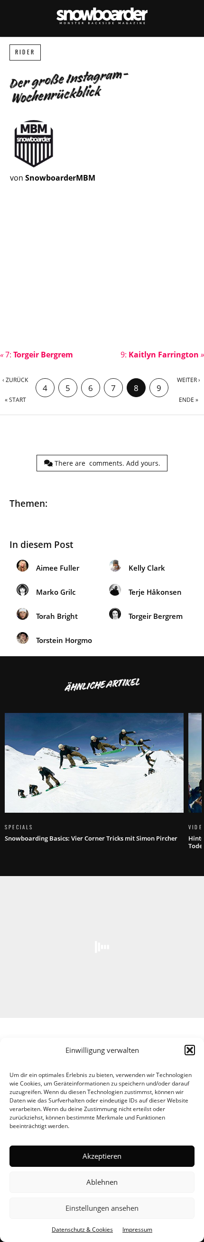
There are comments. (106, 463)
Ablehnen (102, 1182)
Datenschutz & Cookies (82, 1229)
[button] (190, 1050)
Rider (25, 52)
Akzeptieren (102, 1156)
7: (36, 354)
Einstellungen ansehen (102, 1208)
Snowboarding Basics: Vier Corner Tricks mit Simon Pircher (94, 783)
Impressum (137, 1229)
